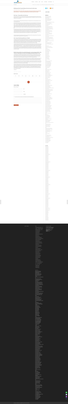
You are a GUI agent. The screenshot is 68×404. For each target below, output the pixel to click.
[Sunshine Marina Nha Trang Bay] (0, 202)
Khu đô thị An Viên (47, 82)
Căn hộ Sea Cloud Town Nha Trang (49, 37)
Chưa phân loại (47, 45)
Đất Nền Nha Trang (37, 312)
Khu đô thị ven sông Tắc (48, 107)
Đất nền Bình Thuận (37, 306)
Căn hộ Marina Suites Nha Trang (38, 283)
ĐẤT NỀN (46, 48)
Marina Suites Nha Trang (38, 259)
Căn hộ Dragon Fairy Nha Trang (48, 26)
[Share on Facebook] (15, 76)
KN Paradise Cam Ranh (47, 111)
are (42, 227)
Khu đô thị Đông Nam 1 (37, 342)
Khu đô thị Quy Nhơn (47, 104)
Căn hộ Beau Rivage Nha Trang (38, 279)
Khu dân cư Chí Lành (47, 73)
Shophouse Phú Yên (47, 125)
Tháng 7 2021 (46, 179)
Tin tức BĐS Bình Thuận (37, 391)
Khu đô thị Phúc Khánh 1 (37, 358)
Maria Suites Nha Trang (38, 257)
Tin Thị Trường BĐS (47, 133)
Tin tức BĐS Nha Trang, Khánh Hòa (49, 137)
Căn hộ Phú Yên (47, 34)
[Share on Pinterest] (22, 76)
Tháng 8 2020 (46, 186)
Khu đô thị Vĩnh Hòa (47, 109)
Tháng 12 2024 (47, 153)
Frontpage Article (47, 67)
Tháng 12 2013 (46, 212)
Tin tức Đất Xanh (47, 141)
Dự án (35, 316)
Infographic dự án (37, 326)
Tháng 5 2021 (46, 181)
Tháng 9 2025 (46, 146)
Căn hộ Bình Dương (47, 24)
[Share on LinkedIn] (26, 76)
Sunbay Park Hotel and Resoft (48, 128)
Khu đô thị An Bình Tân (47, 79)
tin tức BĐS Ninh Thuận (47, 138)
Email (24, 91)
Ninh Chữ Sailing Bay (47, 115)
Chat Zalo (66, 395)
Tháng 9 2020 (46, 185)
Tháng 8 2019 (46, 196)
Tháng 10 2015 (46, 210)
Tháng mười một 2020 (47, 184)
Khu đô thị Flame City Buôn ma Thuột (39, 344)
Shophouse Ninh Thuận (37, 381)
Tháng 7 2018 (46, 201)
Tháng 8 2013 (46, 213)
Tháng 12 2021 (46, 176)
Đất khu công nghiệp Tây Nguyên (49, 47)
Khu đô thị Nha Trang (47, 96)
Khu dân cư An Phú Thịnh (48, 72)
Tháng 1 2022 (46, 175)
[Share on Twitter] (19, 76)
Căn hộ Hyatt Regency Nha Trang (49, 27)
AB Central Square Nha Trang (38, 227)
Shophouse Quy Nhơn (47, 126)
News (35, 370)
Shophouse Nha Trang (37, 380)
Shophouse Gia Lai (47, 121)
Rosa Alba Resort (47, 117)
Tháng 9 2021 (46, 178)
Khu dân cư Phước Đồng (37, 332)
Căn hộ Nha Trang (47, 29)
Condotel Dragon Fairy (38, 230)
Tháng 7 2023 (46, 165)
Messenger (66, 397)
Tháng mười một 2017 (47, 208)
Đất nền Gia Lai (37, 310)
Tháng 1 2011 (46, 216)
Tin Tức (21, 9)
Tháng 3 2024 (46, 158)
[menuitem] (33, 1)
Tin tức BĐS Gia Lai (47, 136)
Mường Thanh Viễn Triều (37, 369)
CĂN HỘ (46, 21)
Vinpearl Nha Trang (37, 265)
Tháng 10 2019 (46, 194)
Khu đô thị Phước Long (37, 360)
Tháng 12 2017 (46, 207)
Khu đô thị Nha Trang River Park (38, 354)
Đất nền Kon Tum (37, 311)
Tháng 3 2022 (46, 174)
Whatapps (66, 393)
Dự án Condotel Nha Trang (48, 63)
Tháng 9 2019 (46, 195)
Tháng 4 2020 (46, 189)
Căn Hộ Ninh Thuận (47, 32)
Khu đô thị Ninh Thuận (47, 99)
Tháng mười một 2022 (47, 170)
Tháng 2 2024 (46, 159)
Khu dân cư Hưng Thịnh (47, 74)
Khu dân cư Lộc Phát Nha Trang (48, 75)
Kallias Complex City (37, 327)
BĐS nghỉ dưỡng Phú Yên (48, 20)
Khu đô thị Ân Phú (37, 337)
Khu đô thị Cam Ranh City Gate (48, 85)
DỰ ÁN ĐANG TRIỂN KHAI (38, 321)
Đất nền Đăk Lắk (47, 52)
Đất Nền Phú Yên (47, 57)
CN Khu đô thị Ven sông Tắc (48, 46)
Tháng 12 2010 (46, 217)
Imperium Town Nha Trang (48, 69)
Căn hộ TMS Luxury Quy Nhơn (48, 42)
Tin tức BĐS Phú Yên (47, 139)
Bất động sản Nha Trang (38, 229)
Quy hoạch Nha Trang (47, 116)
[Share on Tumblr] (29, 76)
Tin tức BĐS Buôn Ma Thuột (38, 392)
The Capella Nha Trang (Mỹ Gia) (38, 387)
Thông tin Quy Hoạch (47, 131)
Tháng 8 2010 (46, 218)
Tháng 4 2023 (46, 167)
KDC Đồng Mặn (36, 328)
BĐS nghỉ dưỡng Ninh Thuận (48, 19)
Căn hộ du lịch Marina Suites (38, 239)
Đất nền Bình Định (37, 305)
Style (45, 127)
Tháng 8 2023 (46, 164)
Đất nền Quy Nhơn (47, 58)
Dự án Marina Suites (47, 66)
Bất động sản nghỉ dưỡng (40, 228)
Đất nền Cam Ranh (37, 266)
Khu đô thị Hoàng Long (47, 91)
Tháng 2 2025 (46, 151)
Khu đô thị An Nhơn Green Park (48, 80)
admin (23, 9)
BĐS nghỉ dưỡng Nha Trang (48, 18)
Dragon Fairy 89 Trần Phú (38, 248)
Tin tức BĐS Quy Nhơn (37, 397)
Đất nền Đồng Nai (47, 53)
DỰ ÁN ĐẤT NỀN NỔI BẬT (38, 322)
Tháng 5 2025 (46, 149)
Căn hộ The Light (37, 296)
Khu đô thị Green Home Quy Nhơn (49, 90)
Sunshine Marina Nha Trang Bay (38, 385)
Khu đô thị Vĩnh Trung (47, 110)
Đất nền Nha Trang (37, 267)
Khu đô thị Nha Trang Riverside (38, 355)
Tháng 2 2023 (46, 169)
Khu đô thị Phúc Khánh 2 (38, 359)
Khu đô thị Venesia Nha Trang (38, 364)
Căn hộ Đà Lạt (46, 25)
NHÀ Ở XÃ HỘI (46, 114)
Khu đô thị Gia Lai (47, 88)
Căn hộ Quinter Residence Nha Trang (49, 35)
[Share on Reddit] (36, 76)
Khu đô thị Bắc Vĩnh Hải (47, 83)
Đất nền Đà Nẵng (47, 51)
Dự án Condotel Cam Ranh (48, 62)
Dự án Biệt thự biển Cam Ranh (38, 317)
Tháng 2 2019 (46, 197)
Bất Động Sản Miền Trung (48, 16)
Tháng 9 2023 (46, 163)
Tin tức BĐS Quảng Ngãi (37, 396)
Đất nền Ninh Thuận (47, 56)
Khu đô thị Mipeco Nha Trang (48, 93)
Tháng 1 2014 (46, 211)
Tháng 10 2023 (47, 162)
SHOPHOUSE (36, 375)
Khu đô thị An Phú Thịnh (37, 338)
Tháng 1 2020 (46, 192)
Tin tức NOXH (46, 142)
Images (46, 68)
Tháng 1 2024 (46, 160)
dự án (41, 249)
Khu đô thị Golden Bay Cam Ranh (49, 89)
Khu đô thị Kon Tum (37, 349)
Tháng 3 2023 (46, 168)
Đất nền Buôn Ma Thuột (47, 50)
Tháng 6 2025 (46, 148)
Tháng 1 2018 (46, 206)
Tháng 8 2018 (46, 200)
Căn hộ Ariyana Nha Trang (38, 278)
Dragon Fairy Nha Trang (38, 249)
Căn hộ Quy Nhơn (47, 36)
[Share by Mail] (39, 76)
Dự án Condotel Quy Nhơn (48, 64)
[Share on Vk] (32, 76)
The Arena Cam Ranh (37, 386)
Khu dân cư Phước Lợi (37, 333)
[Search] (53, 1)
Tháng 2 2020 (46, 191)
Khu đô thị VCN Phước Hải (48, 106)
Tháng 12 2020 (47, 183)
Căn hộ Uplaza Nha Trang (48, 43)
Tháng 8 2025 (46, 147)
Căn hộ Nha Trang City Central (48, 30)
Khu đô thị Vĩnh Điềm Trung (38, 365)
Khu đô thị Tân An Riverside (48, 105)
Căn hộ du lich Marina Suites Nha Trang (39, 238)
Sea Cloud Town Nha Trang (38, 374)
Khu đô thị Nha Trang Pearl (38, 353)
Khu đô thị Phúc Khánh (47, 101)
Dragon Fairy (37, 247)
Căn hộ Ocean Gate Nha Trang (38, 246)
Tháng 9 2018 (46, 199)
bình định (36, 228)
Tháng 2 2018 (46, 205)
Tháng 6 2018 (46, 202)
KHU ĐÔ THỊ (46, 78)
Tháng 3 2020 (46, 190)
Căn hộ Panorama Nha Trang (38, 289)
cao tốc (41, 229)
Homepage (15, 4)
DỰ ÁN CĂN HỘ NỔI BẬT (47, 61)
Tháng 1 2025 (46, 152)
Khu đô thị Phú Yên (47, 100)
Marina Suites (37, 258)
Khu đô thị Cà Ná (47, 84)
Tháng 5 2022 (46, 173)
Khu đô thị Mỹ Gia (47, 94)
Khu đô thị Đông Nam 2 (37, 343)
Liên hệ (46, 112)
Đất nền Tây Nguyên (47, 59)
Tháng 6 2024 (46, 157)
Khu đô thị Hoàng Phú (37, 348)
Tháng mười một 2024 (47, 154)
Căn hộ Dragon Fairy (37, 236)
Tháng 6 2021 (46, 180)
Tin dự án (46, 132)
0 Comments (18, 9)
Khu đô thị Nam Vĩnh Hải (48, 95)
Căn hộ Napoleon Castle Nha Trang (39, 284)
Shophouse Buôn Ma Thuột (38, 376)
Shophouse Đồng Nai (47, 120)
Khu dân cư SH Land (47, 77)
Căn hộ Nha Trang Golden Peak (48, 31)
